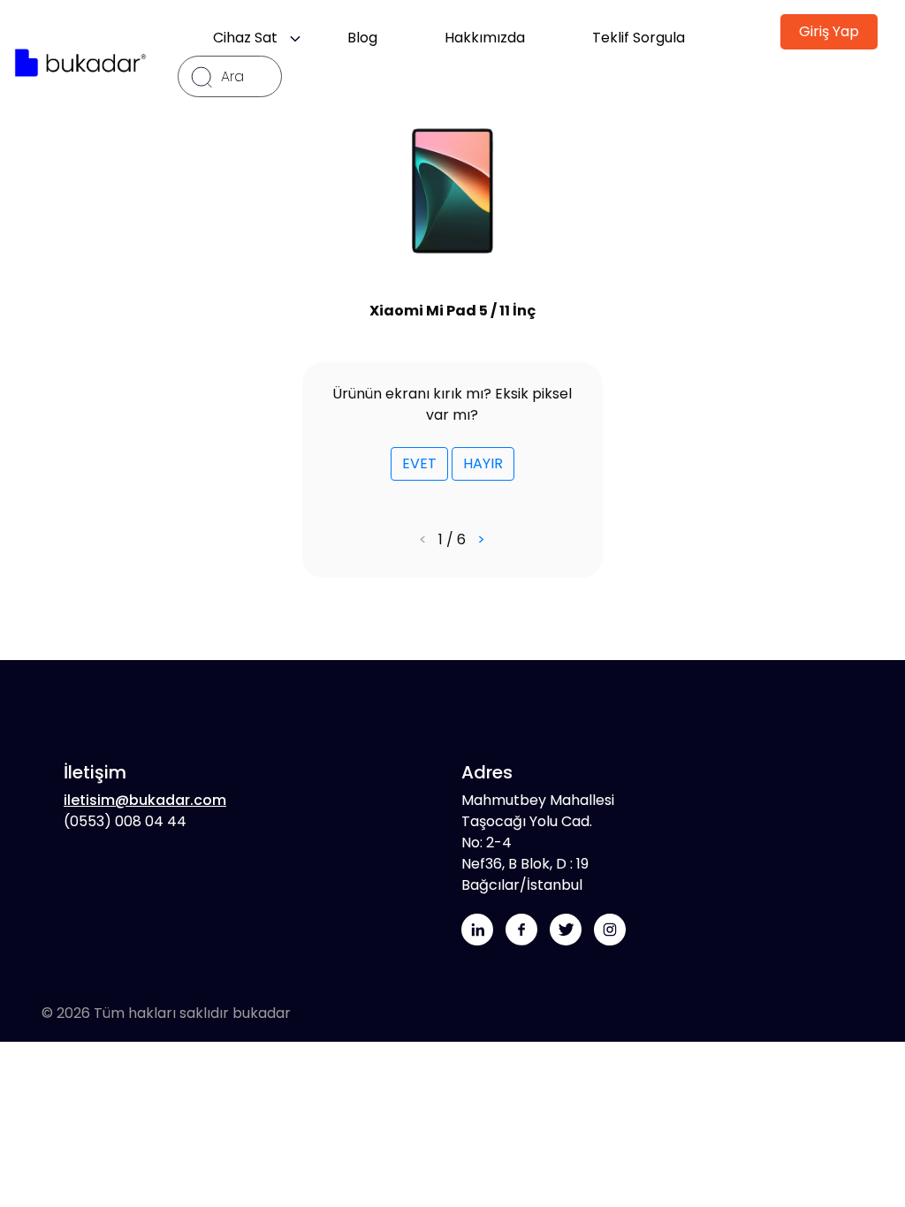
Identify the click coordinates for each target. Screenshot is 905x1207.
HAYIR (483, 463)
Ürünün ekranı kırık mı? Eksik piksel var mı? (452, 404)
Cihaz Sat (250, 37)
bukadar (261, 1013)
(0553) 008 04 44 (125, 821)
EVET (419, 463)
